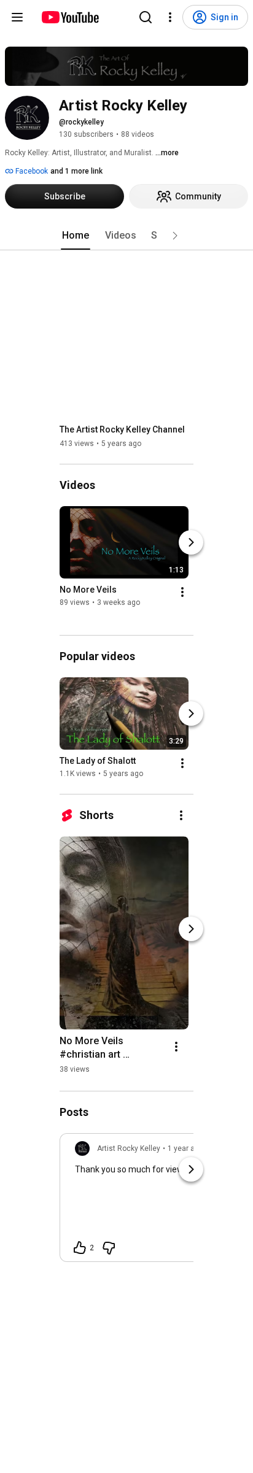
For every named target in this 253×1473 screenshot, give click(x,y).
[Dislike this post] (109, 1248)
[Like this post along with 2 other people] (80, 1248)
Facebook (31, 171)
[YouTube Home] (69, 17)
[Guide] (17, 17)
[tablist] (126, 235)
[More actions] (182, 592)
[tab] (75, 235)
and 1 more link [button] (76, 171)
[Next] (191, 542)
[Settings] (170, 17)
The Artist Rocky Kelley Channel (122, 429)
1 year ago (185, 1148)
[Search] (145, 17)
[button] (175, 235)
